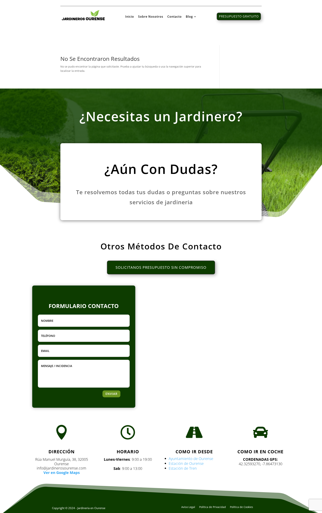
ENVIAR (111, 394)
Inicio (129, 17)
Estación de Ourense (186, 463)
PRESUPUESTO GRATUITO (239, 16)
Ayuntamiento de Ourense (191, 458)
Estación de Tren (183, 468)
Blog (189, 17)
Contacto (174, 17)
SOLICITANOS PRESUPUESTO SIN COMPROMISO (161, 267)
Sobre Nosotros (150, 17)
